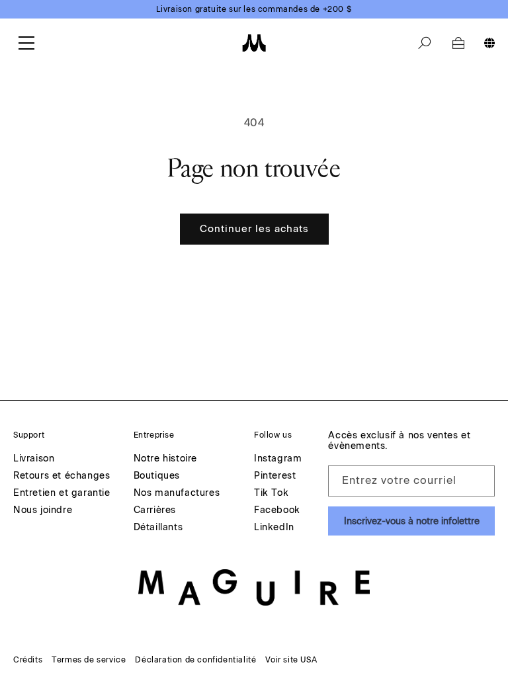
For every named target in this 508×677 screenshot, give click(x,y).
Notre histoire (165, 459)
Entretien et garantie (61, 493)
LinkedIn (274, 528)
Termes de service (89, 659)
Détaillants (158, 528)
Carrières (155, 511)
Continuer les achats (254, 229)
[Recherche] (424, 43)
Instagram (278, 459)
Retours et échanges (61, 476)
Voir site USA (291, 659)
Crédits (27, 659)
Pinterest (275, 476)
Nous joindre (42, 511)
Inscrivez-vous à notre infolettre (412, 521)
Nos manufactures (177, 493)
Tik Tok (271, 493)
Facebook (277, 511)
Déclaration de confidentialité (195, 659)
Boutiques (157, 476)
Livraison (33, 459)
